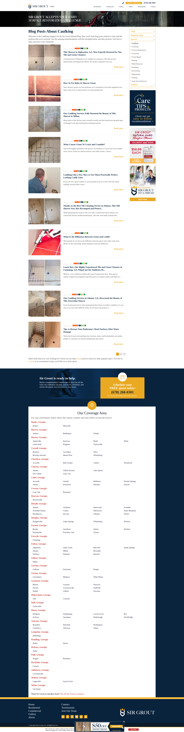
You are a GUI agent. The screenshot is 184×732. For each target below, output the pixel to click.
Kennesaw (67, 484)
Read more (118, 67)
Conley (65, 511)
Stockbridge (128, 617)
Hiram (65, 643)
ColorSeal (135, 53)
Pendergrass (98, 625)
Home (31, 704)
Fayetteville (37, 532)
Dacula (35, 588)
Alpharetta (37, 548)
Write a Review (123, 3)
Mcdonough (97, 617)
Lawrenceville (68, 588)
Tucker (126, 514)
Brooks (35, 529)
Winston (127, 521)
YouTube (76, 716)
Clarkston (66, 507)
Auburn (35, 433)
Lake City (67, 474)
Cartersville (37, 444)
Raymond (66, 492)
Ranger (96, 569)
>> (124, 354)
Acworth (36, 463)
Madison (66, 577)
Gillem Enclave (69, 470)
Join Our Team (69, 710)
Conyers (36, 666)
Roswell (96, 554)
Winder (96, 433)
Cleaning (135, 47)
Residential (97, 6)
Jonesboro (67, 529)
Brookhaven (37, 514)
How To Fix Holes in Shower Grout (79, 83)
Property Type (137, 35)
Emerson (66, 441)
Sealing (134, 78)
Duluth (35, 591)
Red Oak (96, 548)
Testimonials (142, 6)
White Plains (98, 577)
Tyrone (96, 532)
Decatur (66, 514)
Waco (95, 452)
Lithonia (96, 514)
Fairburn (36, 554)
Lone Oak (36, 492)
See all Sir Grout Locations (72, 694)
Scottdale (127, 507)
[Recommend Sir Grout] (143, 183)
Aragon (35, 658)
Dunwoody (97, 507)
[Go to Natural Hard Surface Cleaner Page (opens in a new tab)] (143, 145)
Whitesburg (97, 455)
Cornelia (66, 599)
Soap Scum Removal (139, 81)
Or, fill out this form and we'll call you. (122, 396)
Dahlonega (37, 636)
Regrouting (136, 74)
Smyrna (127, 484)
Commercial (110, 6)
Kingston (66, 444)
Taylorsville (97, 444)
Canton (96, 463)
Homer (35, 426)
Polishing (135, 67)
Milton (65, 551)
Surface (134, 84)
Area (133, 31)
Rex (125, 614)
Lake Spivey (98, 470)
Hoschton (66, 625)
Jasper (35, 651)
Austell (65, 481)
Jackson (36, 617)
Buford (35, 585)
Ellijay (35, 562)
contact (31, 361)
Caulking (135, 43)
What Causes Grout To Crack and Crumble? (84, 144)
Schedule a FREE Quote (134, 3)
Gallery (121, 6)
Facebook (80, 48)
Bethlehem (67, 433)
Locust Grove (98, 614)
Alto (34, 599)
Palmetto (66, 554)
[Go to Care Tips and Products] (143, 108)
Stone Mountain (130, 511)
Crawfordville (38, 674)
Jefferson (66, 628)
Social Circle (68, 681)
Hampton (36, 614)
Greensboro (37, 577)
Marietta (96, 484)
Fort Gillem (37, 474)
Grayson (66, 585)
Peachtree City (68, 532)
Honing (134, 60)
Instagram (63, 716)
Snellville (97, 588)
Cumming (36, 540)
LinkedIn (81, 716)
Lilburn (66, 591)
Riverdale (97, 551)
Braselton (36, 625)
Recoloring (136, 71)
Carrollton (67, 452)
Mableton (97, 481)
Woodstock (128, 463)
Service (134, 39)
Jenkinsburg (67, 614)
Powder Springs (130, 481)
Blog (78, 358)
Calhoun (36, 569)
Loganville (37, 681)
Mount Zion (67, 455)
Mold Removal (137, 64)
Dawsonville (37, 500)
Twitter (82, 48)
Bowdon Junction (39, 455)
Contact (153, 6)
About (131, 6)
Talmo (95, 628)
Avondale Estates (39, 511)
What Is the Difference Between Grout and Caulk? (86, 237)
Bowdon (36, 452)
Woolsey (127, 529)
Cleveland (36, 689)
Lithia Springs (68, 521)
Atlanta (35, 470)
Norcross (96, 585)
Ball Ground (67, 463)
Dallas (35, 643)
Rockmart (67, 658)
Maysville (67, 426)
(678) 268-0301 (150, 3)
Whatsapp (84, 48)
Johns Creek (67, 548)
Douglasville (37, 521)
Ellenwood (97, 511)
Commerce (37, 628)
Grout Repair (136, 57)
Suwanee (96, 591)
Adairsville (37, 441)
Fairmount (67, 569)
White (126, 441)
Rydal (95, 441)
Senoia (96, 529)
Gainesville (37, 606)
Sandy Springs (129, 548)
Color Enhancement (139, 50)
